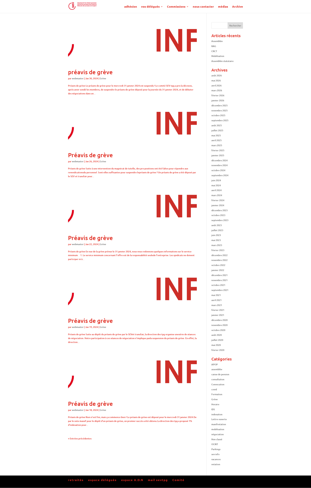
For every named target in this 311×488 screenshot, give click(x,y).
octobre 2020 (218, 330)
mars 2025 (216, 145)
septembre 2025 (219, 120)
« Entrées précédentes (80, 438)
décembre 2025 (219, 105)
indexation (216, 414)
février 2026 (217, 95)
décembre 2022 (219, 255)
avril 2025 (216, 140)
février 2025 (217, 150)
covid (214, 389)
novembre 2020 (219, 325)
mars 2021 (216, 305)
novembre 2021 (219, 280)
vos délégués (150, 6)
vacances (216, 459)
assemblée (216, 369)
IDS (213, 409)
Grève (103, 78)
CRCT (214, 51)
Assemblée (217, 41)
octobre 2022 (218, 265)
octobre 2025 (218, 115)
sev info (215, 454)
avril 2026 (216, 85)
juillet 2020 (217, 339)
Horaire (215, 404)
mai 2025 (216, 135)
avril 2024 (216, 190)
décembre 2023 (219, 210)
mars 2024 (216, 195)
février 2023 (217, 250)
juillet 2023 (217, 230)
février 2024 (217, 200)
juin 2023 (216, 235)
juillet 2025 (217, 130)
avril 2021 (216, 300)
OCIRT (214, 444)
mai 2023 (216, 240)
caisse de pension (220, 374)
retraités (76, 480)
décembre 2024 (219, 160)
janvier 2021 (217, 315)
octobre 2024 (218, 170)
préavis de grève (90, 72)
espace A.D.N (132, 480)
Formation (216, 394)
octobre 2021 (218, 285)
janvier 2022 (217, 270)
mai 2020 (216, 345)
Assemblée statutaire (222, 61)
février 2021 (217, 310)
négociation (217, 434)
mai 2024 (216, 185)
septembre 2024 (219, 175)
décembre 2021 (219, 275)
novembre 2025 (219, 110)
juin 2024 (216, 180)
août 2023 (216, 225)
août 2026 (216, 75)
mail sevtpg (158, 480)
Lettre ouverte (219, 419)
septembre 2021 (219, 290)
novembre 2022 (219, 260)
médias (223, 6)
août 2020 (216, 334)
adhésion (130, 6)
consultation (217, 379)
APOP (214, 364)
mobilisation (217, 429)
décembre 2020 (219, 320)
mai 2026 (216, 80)
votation (215, 464)
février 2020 (217, 350)
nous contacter (203, 6)
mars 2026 (216, 90)
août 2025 (216, 125)
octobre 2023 (218, 215)
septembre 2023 (219, 220)
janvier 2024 (217, 205)
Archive (237, 6)
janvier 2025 (217, 155)
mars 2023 (216, 245)
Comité (178, 480)
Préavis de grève (90, 155)
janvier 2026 (217, 100)
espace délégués (102, 480)
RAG (213, 46)
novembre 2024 (219, 165)
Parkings (215, 449)
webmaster (78, 78)
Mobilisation (217, 56)
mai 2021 (216, 295)
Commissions (176, 6)
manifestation (218, 424)
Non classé (216, 439)
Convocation (217, 384)
